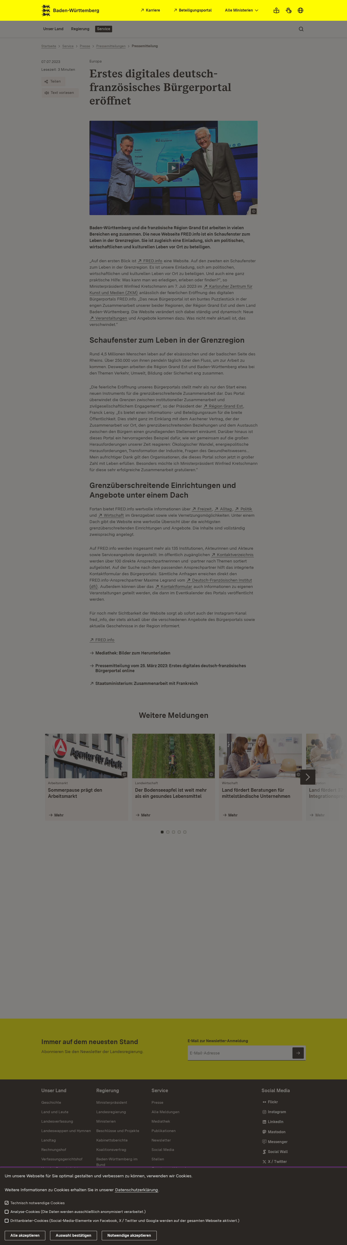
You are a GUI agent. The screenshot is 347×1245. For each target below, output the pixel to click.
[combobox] (242, 10)
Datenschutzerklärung (136, 1189)
